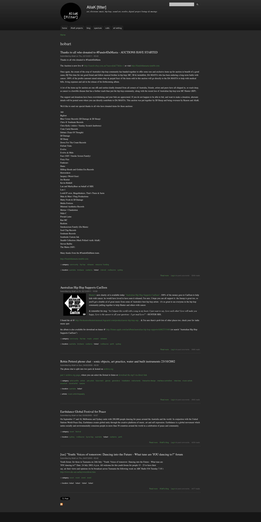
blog (88, 28)
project (96, 338)
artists (82, 380)
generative (116, 380)
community (74, 264)
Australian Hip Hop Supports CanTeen (83, 287)
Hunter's (92, 294)
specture (98, 28)
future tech (99, 380)
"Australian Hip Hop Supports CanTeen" (142, 294)
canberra (89, 270)
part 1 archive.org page (70, 374)
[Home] (71, 13)
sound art (63, 383)
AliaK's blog (164, 442)
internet (103, 270)
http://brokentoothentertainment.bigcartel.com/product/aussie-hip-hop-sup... (107, 320)
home (64, 28)
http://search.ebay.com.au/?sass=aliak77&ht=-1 (104, 65)
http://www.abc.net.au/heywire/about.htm (78, 471)
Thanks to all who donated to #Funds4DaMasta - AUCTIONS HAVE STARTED (109, 52)
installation (126, 380)
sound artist (73, 383)
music (89, 338)
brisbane (80, 270)
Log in (173, 275)
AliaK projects (77, 28)
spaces (82, 383)
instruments (136, 380)
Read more (164, 275)
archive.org (108, 368)
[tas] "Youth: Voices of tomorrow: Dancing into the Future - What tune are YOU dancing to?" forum (121, 454)
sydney (120, 270)
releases (90, 264)
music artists (187, 380)
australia (72, 270)
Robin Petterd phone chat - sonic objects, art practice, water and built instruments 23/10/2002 (117, 361)
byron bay (89, 437)
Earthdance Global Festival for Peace (83, 411)
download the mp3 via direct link (133, 374)
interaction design (149, 380)
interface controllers (164, 380)
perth (112, 344)
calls (107, 28)
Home (62, 34)
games (107, 380)
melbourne (112, 270)
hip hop (82, 264)
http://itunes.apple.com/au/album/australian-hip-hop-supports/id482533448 (138, 329)
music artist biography (76, 394)
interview (177, 380)
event (72, 431)
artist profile (74, 380)
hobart (96, 270)
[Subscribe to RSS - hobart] (61, 503)
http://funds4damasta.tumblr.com (145, 65)
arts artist (90, 380)
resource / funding (102, 264)
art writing (117, 28)
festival (78, 431)
